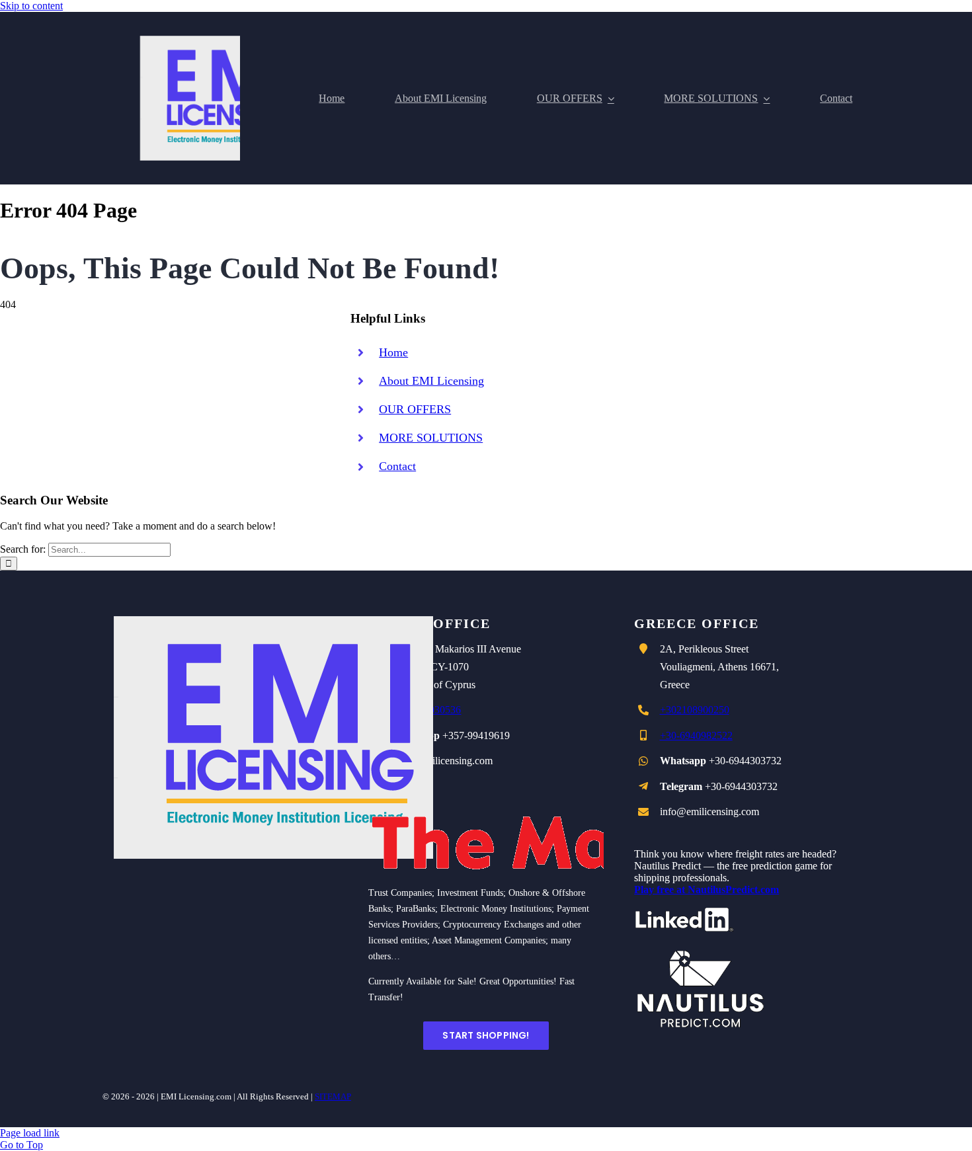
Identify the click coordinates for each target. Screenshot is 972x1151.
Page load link (30, 1132)
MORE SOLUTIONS (431, 437)
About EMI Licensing (431, 380)
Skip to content (31, 5)
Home (393, 352)
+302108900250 (694, 709)
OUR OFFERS (415, 409)
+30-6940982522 (696, 735)
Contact (397, 466)
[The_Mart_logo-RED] (523, 791)
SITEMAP (333, 1096)
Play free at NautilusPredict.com (706, 889)
